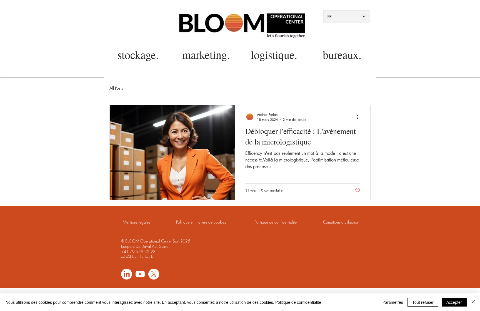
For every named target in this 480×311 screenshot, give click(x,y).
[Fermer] (473, 302)
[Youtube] (140, 274)
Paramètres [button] (392, 302)
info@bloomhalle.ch (137, 256)
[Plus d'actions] (359, 117)
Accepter (454, 302)
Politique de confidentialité (298, 302)
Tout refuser (423, 302)
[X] (153, 274)
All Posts (116, 88)
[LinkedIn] (126, 274)
